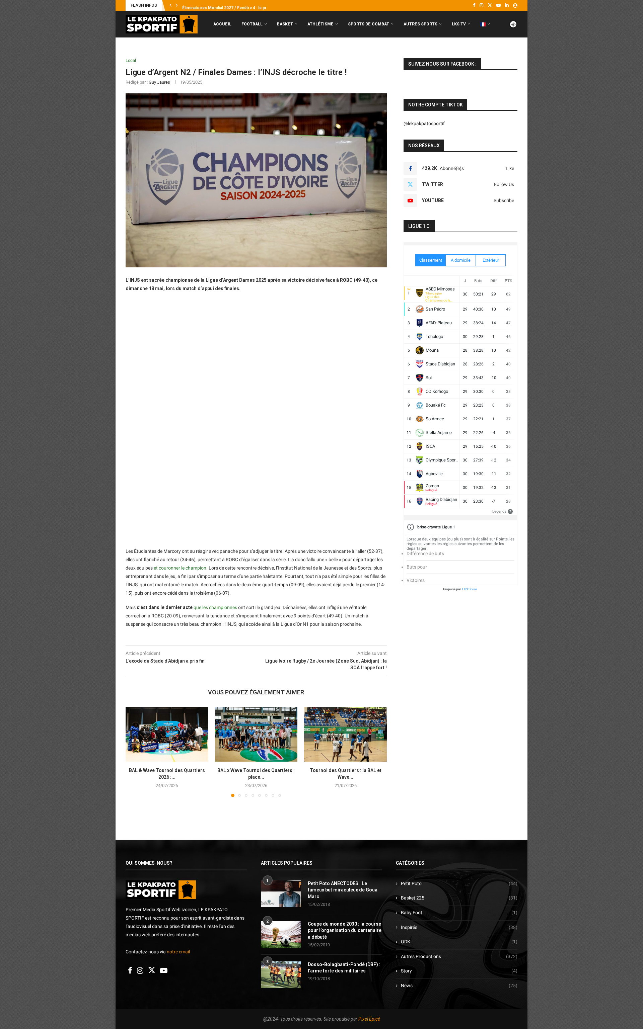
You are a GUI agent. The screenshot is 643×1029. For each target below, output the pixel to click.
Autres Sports (420, 24)
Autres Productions (459, 956)
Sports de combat (368, 24)
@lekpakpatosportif (424, 123)
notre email (178, 951)
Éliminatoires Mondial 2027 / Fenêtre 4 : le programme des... (239, 5)
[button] (170, 5)
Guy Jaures (159, 82)
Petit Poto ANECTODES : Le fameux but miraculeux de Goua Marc (342, 890)
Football (252, 24)
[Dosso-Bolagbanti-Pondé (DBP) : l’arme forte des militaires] (281, 974)
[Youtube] (498, 5)
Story (459, 970)
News (459, 985)
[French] (485, 24)
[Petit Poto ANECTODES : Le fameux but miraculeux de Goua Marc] (281, 893)
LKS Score (469, 589)
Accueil (222, 24)
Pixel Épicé (369, 1019)
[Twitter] (490, 5)
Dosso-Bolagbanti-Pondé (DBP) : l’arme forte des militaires (344, 968)
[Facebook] (474, 5)
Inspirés (459, 927)
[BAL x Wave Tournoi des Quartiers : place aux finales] (256, 734)
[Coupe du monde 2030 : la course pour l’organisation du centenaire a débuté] (281, 934)
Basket (285, 24)
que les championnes (215, 607)
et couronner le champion (180, 568)
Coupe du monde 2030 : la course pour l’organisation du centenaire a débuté (344, 930)
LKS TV (459, 24)
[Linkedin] (507, 5)
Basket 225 (459, 898)
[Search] (514, 52)
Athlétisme (320, 24)
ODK (459, 941)
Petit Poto (459, 883)
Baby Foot (459, 912)
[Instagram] (481, 5)
